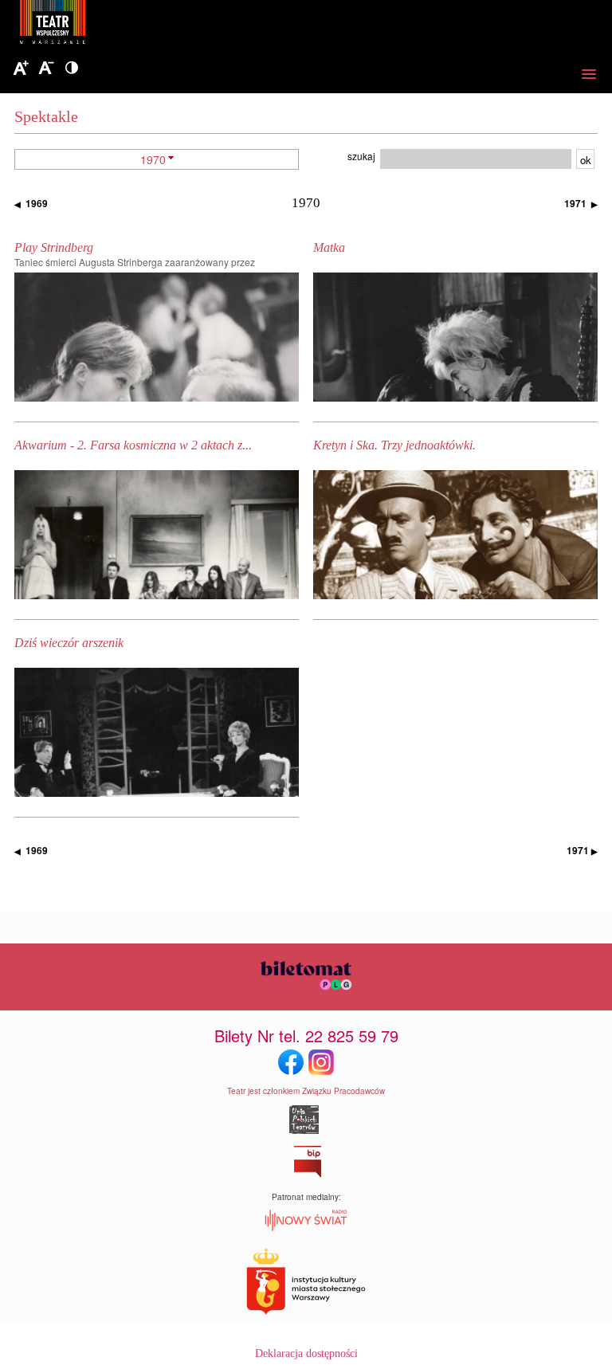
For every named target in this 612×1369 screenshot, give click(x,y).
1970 (153, 159)
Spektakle (46, 116)
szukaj (361, 156)
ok (585, 159)
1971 (581, 203)
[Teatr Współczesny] (139, 24)
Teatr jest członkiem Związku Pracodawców (306, 1090)
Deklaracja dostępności (306, 1353)
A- (46, 68)
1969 (31, 203)
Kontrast (71, 68)
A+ (20, 68)
